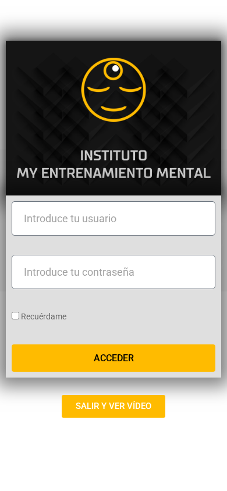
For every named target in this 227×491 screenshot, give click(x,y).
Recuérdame (42, 316)
